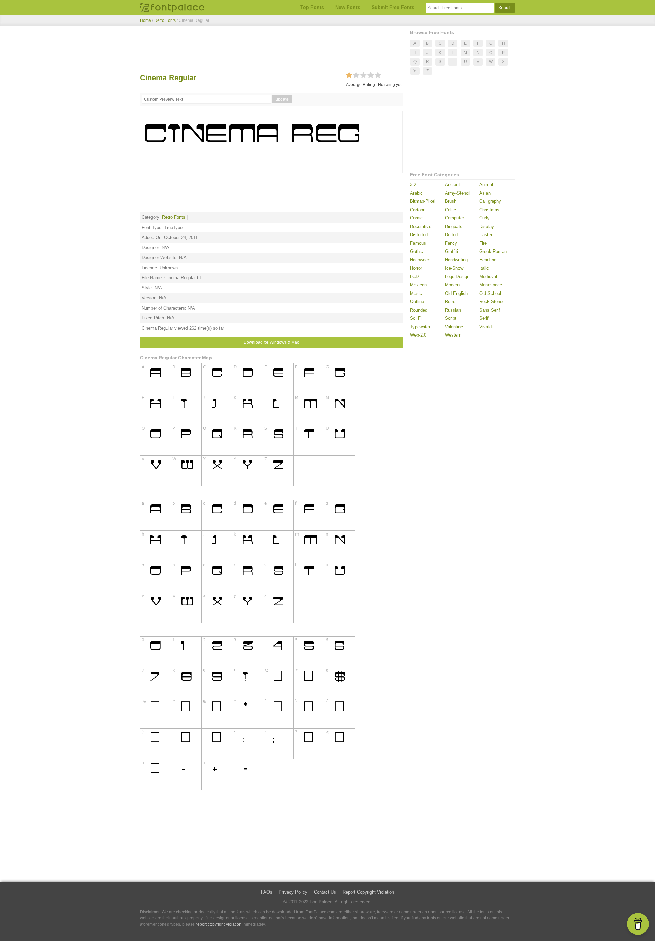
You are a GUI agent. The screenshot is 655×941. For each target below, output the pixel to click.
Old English (456, 293)
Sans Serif (489, 310)
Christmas (489, 209)
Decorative (420, 226)
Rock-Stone (491, 301)
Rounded (418, 310)
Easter (485, 234)
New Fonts (347, 7)
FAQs (266, 892)
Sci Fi (416, 318)
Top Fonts (312, 7)
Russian (453, 310)
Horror (416, 268)
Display (486, 226)
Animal (486, 184)
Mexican (418, 284)
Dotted (451, 234)
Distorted (419, 234)
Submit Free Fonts (393, 7)
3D (413, 184)
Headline (487, 259)
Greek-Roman (493, 251)
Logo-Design (457, 276)
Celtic (450, 209)
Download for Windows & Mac (271, 342)
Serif (484, 318)
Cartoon (417, 209)
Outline (417, 301)
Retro (450, 301)
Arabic (416, 193)
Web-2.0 (418, 335)
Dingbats (453, 226)
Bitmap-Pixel (422, 201)
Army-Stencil (457, 193)
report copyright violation (219, 924)
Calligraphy (490, 201)
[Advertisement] (271, 50)
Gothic (416, 251)
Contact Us (325, 892)
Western (453, 335)
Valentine (454, 326)
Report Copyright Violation (368, 892)
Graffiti (451, 251)
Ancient (452, 184)
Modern (452, 284)
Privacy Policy (293, 892)
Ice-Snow (454, 268)
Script (450, 318)
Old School (490, 293)
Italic (484, 268)
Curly (484, 217)
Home (145, 20)
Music (416, 293)
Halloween (420, 259)
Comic (416, 217)
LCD (414, 276)
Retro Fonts (165, 20)
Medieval (488, 276)
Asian (485, 193)
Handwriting (456, 259)
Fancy (451, 243)
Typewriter (420, 326)
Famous (418, 243)
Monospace (490, 284)
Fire (483, 243)
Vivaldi (486, 326)
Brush (450, 201)
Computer (454, 217)
